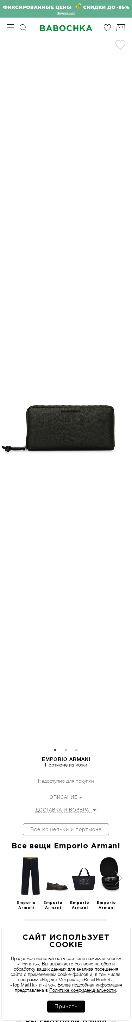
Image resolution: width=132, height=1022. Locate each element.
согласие (84, 963)
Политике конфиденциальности (82, 990)
